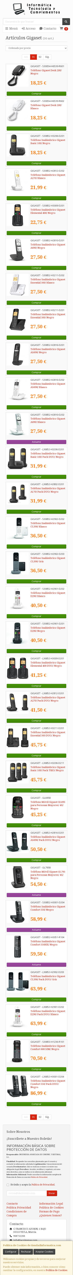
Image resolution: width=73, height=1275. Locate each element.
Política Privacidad (19, 1207)
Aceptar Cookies (44, 1251)
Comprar (36, 93)
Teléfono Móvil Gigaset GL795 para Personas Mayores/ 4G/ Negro (48, 875)
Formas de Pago (49, 1211)
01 (33, 57)
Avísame (36, 441)
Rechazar (26, 1251)
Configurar (10, 1251)
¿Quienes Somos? (50, 1215)
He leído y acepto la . (32, 1184)
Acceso (30, 28)
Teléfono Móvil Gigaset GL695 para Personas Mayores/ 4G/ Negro (48, 805)
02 (40, 57)
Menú (13, 28)
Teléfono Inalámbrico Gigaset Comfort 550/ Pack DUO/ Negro (48, 1084)
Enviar (52, 1193)
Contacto (49, 28)
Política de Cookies (56, 1270)
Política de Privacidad (39, 1177)
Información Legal (51, 1203)
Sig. (47, 57)
